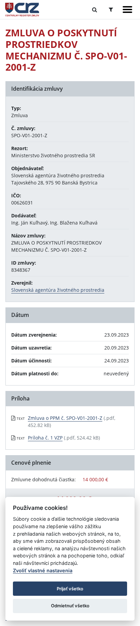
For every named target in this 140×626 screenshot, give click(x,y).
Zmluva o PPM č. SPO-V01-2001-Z (65, 418)
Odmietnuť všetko (70, 605)
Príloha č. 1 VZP (45, 437)
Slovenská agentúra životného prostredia (57, 290)
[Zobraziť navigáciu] (127, 9)
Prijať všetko (70, 588)
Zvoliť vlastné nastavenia (42, 570)
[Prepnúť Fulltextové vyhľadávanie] (95, 9)
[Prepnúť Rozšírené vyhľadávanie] (111, 9)
